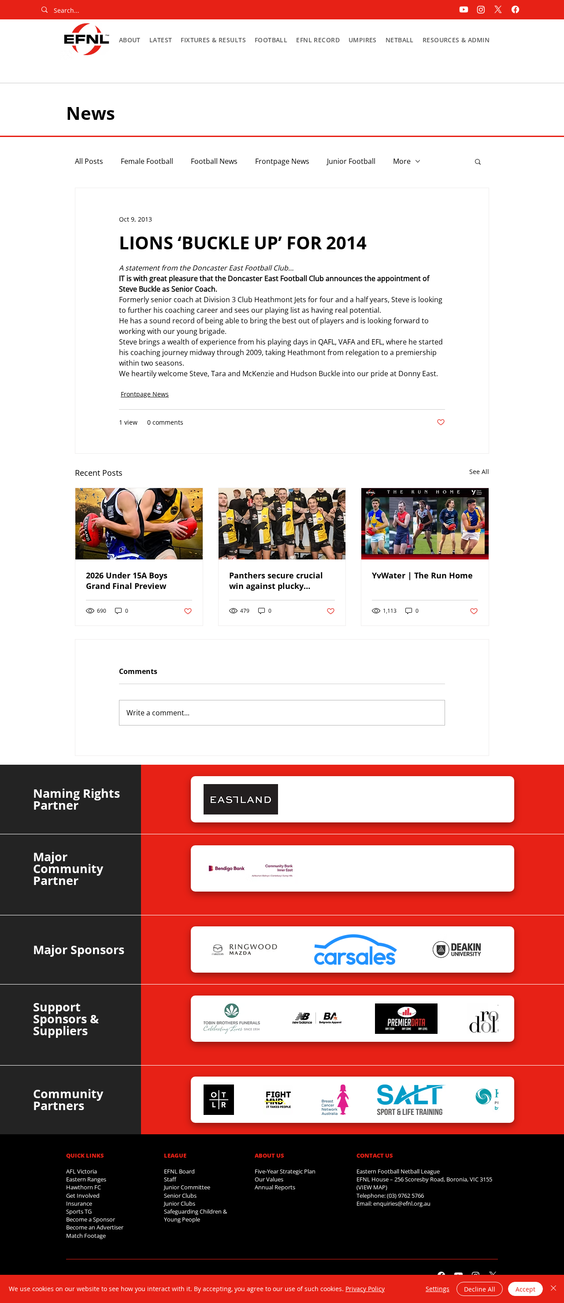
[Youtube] (464, 9)
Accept (525, 1289)
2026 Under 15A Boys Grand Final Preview (126, 580)
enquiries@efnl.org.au (401, 1203)
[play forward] (487, 799)
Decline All (479, 1289)
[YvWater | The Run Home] (425, 523)
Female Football (147, 161)
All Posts (89, 161)
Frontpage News (282, 161)
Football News (214, 161)
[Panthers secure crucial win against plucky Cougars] (282, 523)
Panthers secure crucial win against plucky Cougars (276, 580)
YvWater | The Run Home (422, 575)
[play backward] (215, 799)
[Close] (553, 1289)
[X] (498, 9)
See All (479, 471)
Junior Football (351, 161)
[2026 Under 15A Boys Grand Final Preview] (139, 523)
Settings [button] (437, 1288)
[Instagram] (481, 9)
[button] (130, 39)
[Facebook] (515, 9)
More (402, 161)
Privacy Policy (365, 1288)
